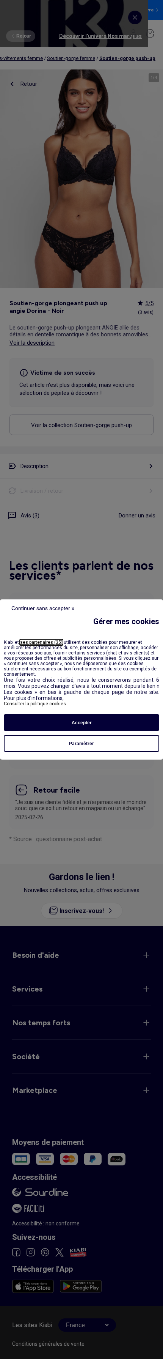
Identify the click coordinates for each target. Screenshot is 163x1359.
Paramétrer (81, 743)
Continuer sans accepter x (42, 608)
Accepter (82, 722)
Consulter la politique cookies (35, 703)
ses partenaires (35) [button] (41, 642)
